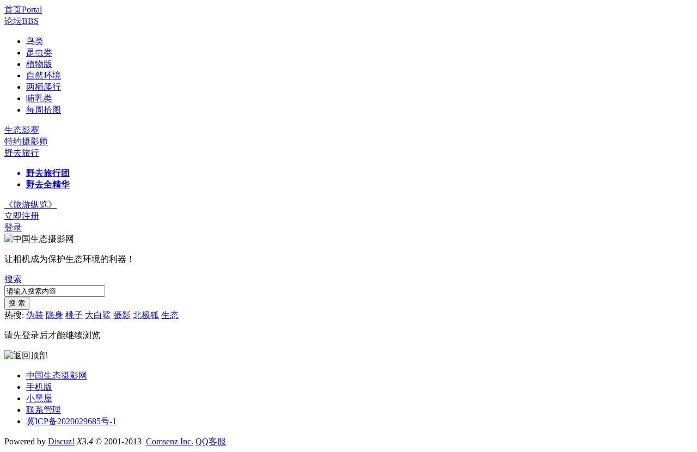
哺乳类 (39, 98)
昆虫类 (39, 52)
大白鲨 (98, 315)
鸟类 (35, 41)
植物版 (39, 64)
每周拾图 (43, 109)
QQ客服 (210, 441)
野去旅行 (21, 152)
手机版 (39, 387)
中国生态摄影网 (56, 375)
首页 (23, 9)
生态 (170, 315)
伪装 (35, 315)
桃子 (74, 315)
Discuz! (61, 441)
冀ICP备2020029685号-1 (71, 421)
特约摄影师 (26, 141)
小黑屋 (39, 398)
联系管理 (43, 409)
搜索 (13, 279)
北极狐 (146, 315)
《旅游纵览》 (30, 204)
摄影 (122, 315)
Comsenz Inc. (169, 441)
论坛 (21, 21)
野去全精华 (48, 184)
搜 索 (17, 303)
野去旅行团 (48, 173)
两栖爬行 (43, 86)
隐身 (54, 315)
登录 (13, 227)
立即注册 (21, 216)
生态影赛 (21, 130)
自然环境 (43, 75)
